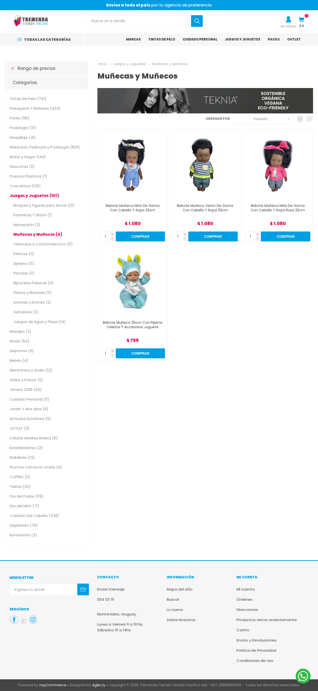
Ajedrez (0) (23, 263)
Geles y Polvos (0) (26, 379)
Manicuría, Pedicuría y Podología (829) (45, 147)
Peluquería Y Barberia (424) (35, 108)
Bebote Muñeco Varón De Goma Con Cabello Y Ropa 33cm (205, 207)
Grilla (300, 119)
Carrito (243, 630)
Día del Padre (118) (26, 496)
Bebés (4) (19, 360)
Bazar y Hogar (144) (28, 156)
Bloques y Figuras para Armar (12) (44, 205)
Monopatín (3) (26, 224)
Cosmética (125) (25, 185)
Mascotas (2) (22, 166)
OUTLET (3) (20, 428)
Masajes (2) (20, 331)
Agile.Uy (98, 685)
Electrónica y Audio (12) (31, 370)
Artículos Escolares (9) (30, 418)
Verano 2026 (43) (26, 389)
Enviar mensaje (111, 589)
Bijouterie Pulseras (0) (33, 282)
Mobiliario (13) (22, 457)
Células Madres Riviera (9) (34, 438)
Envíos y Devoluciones (257, 640)
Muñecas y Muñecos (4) (37, 234)
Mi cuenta (288, 26)
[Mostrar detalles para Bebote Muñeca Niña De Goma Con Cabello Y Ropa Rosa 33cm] (278, 165)
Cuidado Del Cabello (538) (34, 515)
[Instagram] (33, 620)
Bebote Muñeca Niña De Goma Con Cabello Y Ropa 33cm (132, 207)
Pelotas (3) (23, 253)
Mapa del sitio (180, 589)
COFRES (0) (20, 476)
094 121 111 (105, 599)
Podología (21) (23, 127)
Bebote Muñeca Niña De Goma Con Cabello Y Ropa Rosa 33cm (278, 207)
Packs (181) (20, 118)
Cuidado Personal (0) (29, 399)
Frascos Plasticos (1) (28, 176)
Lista (309, 119)
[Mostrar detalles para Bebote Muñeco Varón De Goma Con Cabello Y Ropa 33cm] (205, 165)
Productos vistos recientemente (267, 619)
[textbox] (138, 21)
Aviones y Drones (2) (32, 302)
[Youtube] (24, 621)
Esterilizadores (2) (26, 447)
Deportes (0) (22, 350)
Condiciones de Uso (255, 660)
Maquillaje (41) (23, 137)
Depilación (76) (24, 525)
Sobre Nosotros (181, 619)
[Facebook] (14, 620)
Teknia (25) (20, 486)
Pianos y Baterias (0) (32, 292)
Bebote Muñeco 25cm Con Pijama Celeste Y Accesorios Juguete (132, 324)
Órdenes (244, 599)
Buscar (173, 599)
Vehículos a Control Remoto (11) (43, 244)
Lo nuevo (175, 609)
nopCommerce (52, 685)
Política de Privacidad (256, 650)
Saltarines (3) (26, 312)
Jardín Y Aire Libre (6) (29, 409)
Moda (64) (19, 341)
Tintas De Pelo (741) (28, 98)
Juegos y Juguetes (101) (34, 195)
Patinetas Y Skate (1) (32, 215)
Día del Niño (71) (24, 505)
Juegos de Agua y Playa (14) (39, 321)
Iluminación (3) (23, 535)
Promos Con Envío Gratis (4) (36, 467)
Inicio (102, 63)
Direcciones (247, 609)
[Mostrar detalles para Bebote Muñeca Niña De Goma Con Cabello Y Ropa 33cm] (132, 165)
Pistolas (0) (24, 273)
